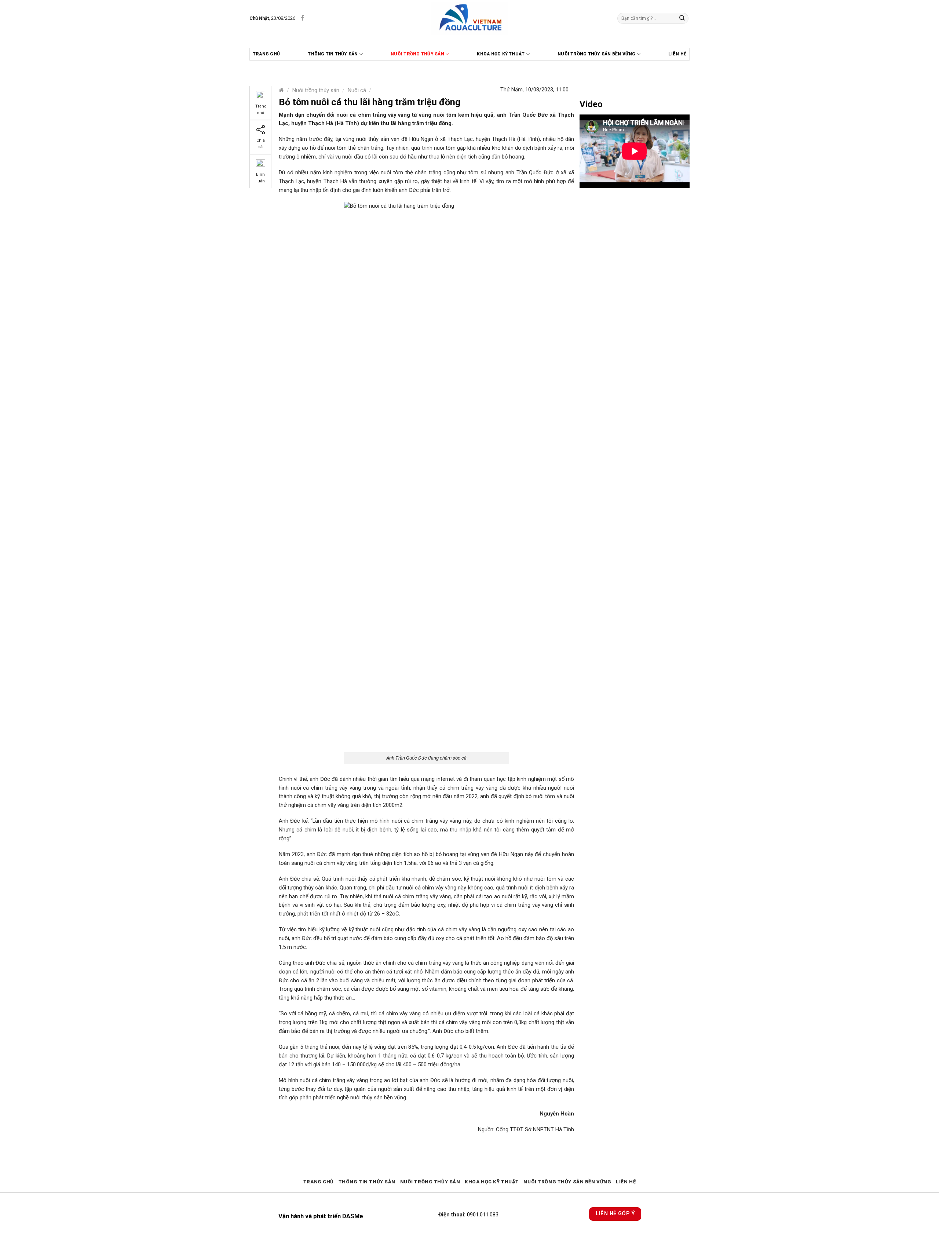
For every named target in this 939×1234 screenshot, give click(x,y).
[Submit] (682, 18)
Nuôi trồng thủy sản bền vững (597, 54)
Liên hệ (677, 54)
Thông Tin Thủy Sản (333, 54)
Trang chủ (266, 54)
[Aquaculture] (469, 18)
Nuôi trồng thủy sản (417, 54)
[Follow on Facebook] (302, 18)
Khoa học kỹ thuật (501, 54)
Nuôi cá (357, 90)
